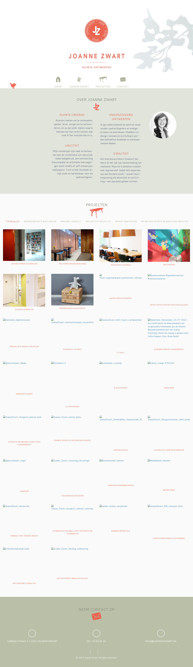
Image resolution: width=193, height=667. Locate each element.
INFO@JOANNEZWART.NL (161, 641)
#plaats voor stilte (98, 221)
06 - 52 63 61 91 (96, 641)
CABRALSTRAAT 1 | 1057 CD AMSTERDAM (32, 641)
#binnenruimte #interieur (39, 221)
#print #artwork (126, 221)
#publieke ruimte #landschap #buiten (164, 221)
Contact (123, 86)
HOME (58, 86)
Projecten (103, 86)
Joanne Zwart (79, 86)
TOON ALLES (12, 221)
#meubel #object (71, 221)
